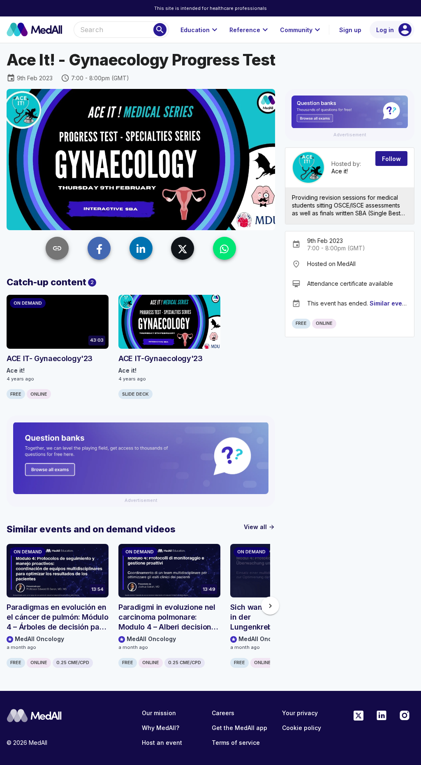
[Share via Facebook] (99, 248)
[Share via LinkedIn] (141, 248)
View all (259, 526)
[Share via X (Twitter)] (182, 248)
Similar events (390, 303)
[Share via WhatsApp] (224, 248)
